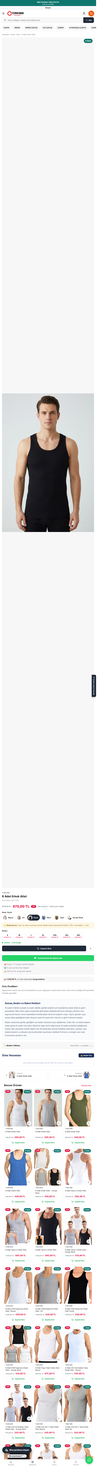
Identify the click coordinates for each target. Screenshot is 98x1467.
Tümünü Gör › (86, 1085)
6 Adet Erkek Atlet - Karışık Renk (46, 1192)
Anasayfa (5, 34)
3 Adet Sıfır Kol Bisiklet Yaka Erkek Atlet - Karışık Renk (16, 1428)
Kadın (6, 28)
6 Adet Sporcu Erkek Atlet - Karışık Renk (76, 1251)
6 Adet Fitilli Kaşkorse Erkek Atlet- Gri (46, 1310)
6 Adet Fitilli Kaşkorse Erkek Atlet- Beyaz (16, 1310)
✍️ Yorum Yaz (86, 1055)
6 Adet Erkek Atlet (12, 1132)
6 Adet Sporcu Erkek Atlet (75, 1191)
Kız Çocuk (47, 28)
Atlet (18, 34)
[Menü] (3, 13)
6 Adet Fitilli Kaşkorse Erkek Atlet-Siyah (76, 1310)
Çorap (61, 28)
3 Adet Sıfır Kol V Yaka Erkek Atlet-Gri (76, 1428)
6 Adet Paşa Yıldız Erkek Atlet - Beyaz (48, 1369)
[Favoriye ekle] (90, 948)
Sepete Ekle (45, 948)
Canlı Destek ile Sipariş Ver (50, 958)
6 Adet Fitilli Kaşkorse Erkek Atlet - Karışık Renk (16, 1369)
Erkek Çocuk (31, 28)
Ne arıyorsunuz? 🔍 (17, 1456)
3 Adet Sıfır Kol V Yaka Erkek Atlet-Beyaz (47, 1428)
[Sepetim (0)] (91, 13)
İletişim (48, 8)
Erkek (17, 28)
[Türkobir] (15, 13)
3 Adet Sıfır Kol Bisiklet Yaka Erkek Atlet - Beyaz (76, 1369)
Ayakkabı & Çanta (77, 28)
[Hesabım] (84, 13)
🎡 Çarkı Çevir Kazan (94, 686)
